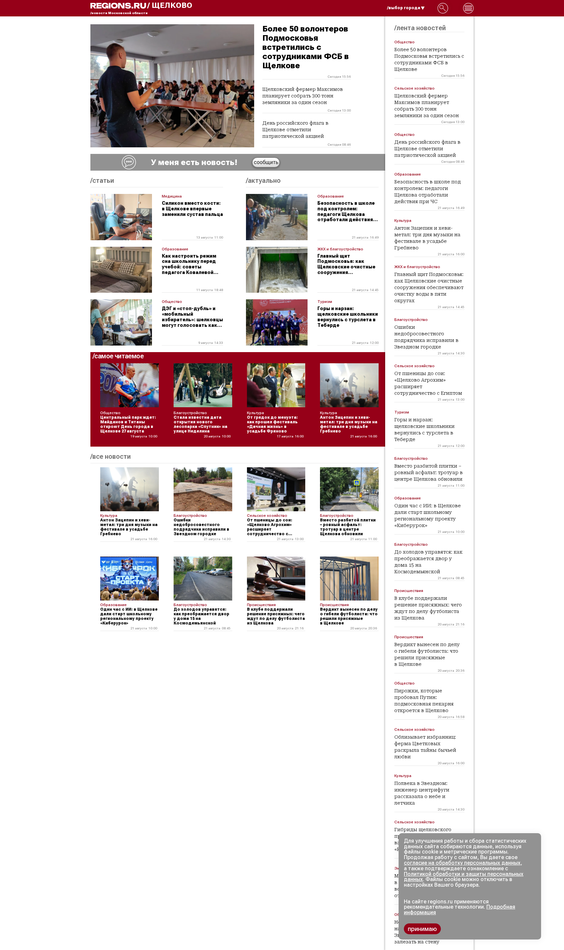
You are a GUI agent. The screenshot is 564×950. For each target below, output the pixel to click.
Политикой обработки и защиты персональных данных (463, 877)
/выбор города (403, 8)
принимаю (422, 928)
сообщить (266, 162)
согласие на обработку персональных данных (462, 863)
